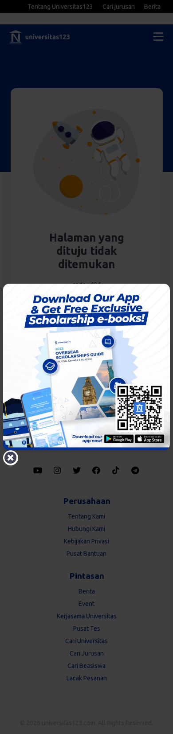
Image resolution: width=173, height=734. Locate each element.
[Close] (10, 457)
